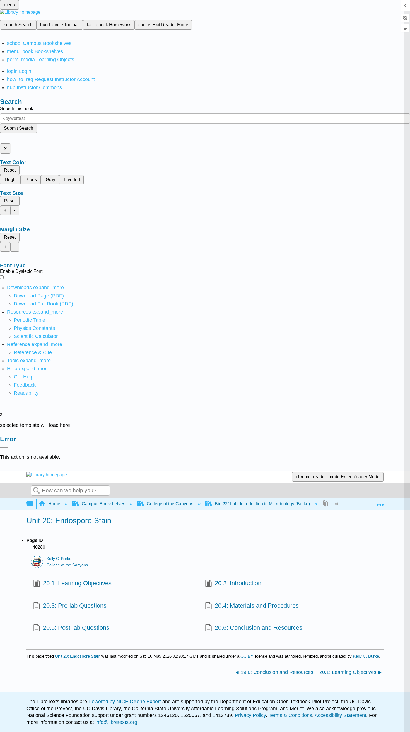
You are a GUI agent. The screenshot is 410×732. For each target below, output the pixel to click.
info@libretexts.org (115, 722)
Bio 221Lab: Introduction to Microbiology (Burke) (262, 503)
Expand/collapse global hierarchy (33, 504)
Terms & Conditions (290, 715)
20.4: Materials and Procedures (257, 605)
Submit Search (18, 128)
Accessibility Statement (340, 715)
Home (54, 503)
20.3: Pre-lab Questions (75, 605)
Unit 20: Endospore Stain (77, 656)
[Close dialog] (4, 447)
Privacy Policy (250, 715)
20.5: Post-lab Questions (76, 627)
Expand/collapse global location (380, 502)
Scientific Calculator (36, 336)
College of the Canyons (170, 503)
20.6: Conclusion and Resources (258, 627)
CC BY (247, 656)
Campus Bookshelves (103, 503)
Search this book (16, 108)
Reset (10, 170)
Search (36, 491)
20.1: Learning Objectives (77, 583)
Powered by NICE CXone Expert (125, 701)
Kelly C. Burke (59, 558)
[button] (25, 385)
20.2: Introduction (238, 583)
